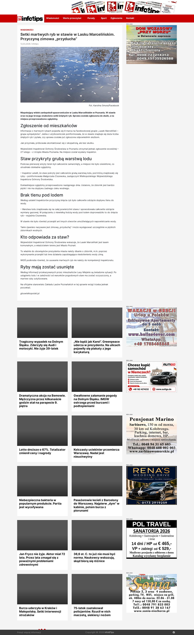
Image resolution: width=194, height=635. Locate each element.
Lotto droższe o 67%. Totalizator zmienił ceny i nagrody (42, 451)
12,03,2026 (25, 44)
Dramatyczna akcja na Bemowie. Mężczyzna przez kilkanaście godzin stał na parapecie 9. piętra (42, 401)
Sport (104, 18)
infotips (35, 44)
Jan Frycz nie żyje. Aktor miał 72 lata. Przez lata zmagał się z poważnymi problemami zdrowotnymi (42, 559)
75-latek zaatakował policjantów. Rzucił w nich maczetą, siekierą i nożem (92, 611)
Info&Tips (109, 632)
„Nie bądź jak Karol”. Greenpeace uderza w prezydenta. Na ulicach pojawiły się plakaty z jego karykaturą (97, 347)
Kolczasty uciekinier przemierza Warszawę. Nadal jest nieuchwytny (96, 453)
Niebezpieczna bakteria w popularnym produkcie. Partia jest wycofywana (40, 503)
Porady (91, 18)
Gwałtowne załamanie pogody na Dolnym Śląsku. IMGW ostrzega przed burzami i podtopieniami (95, 401)
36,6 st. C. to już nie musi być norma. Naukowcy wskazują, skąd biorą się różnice (94, 557)
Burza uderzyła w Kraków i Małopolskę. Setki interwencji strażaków (40, 611)
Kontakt (130, 18)
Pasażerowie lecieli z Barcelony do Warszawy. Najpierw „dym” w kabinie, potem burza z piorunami (96, 505)
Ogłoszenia (116, 18)
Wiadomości (52, 18)
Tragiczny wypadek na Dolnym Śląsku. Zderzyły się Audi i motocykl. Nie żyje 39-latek (41, 345)
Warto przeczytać (72, 18)
